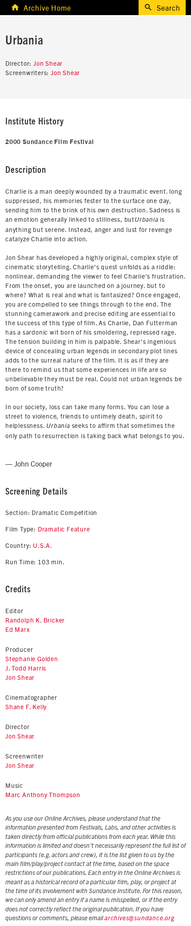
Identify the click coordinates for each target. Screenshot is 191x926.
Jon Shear (48, 63)
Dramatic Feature (64, 529)
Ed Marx (17, 629)
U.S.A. (42, 545)
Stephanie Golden (31, 659)
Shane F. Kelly (26, 706)
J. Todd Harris (25, 668)
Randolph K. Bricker (35, 620)
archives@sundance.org (139, 918)
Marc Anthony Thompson (42, 794)
